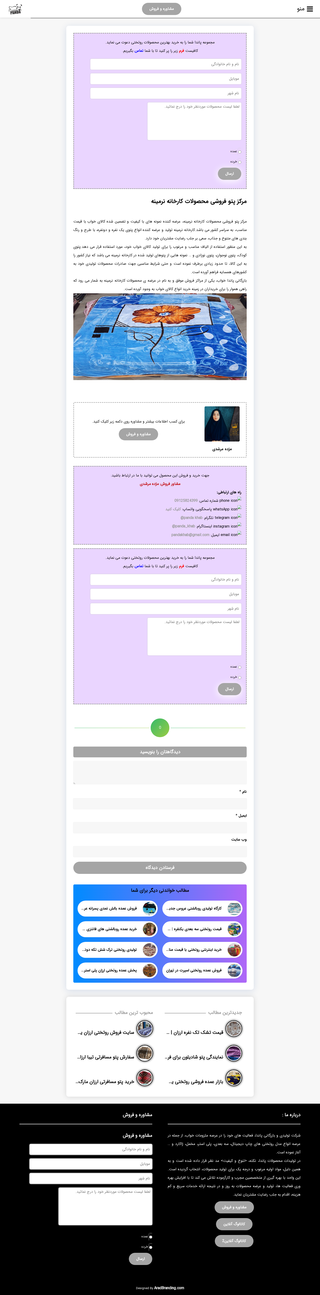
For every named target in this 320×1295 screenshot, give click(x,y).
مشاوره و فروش (161, 9)
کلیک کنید (173, 509)
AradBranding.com (169, 1288)
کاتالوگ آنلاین (234, 1224)
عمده (234, 151)
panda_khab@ (183, 526)
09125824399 (186, 501)
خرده (234, 161)
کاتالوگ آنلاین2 (234, 1241)
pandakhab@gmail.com (190, 535)
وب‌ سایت (239, 839)
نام (243, 792)
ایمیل (241, 816)
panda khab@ (192, 518)
